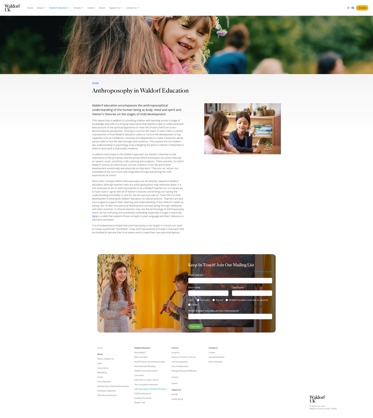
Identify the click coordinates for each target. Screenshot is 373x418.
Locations (175, 352)
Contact (212, 352)
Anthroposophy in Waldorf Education (150, 389)
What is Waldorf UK (105, 358)
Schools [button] (78, 7)
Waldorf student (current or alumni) (248, 300)
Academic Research (142, 398)
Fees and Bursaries (179, 366)
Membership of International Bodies (113, 386)
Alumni (102, 7)
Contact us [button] (131, 7)
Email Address (196, 275)
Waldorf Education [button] (58, 7)
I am (191, 300)
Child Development (142, 393)
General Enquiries (216, 357)
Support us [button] (114, 7)
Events (100, 377)
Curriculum (139, 375)
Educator (205, 300)
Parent (219, 300)
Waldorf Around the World (145, 370)
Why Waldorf (140, 352)
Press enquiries (215, 361)
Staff (99, 363)
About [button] (40, 7)
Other (195, 304)
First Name (195, 287)
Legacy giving (177, 399)
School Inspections (179, 361)
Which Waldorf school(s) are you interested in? (213, 310)
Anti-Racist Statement (106, 390)
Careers (91, 7)
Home (30, 7)
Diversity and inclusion (107, 395)
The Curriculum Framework (146, 384)
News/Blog (102, 372)
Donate (362, 7)
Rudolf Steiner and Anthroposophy (149, 361)
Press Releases (104, 381)
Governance (102, 368)
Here (94, 216)
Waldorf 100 (139, 402)
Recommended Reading (144, 366)
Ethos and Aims (141, 357)
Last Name (239, 287)
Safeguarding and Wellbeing (183, 370)
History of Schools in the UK (183, 357)
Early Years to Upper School (146, 379)
